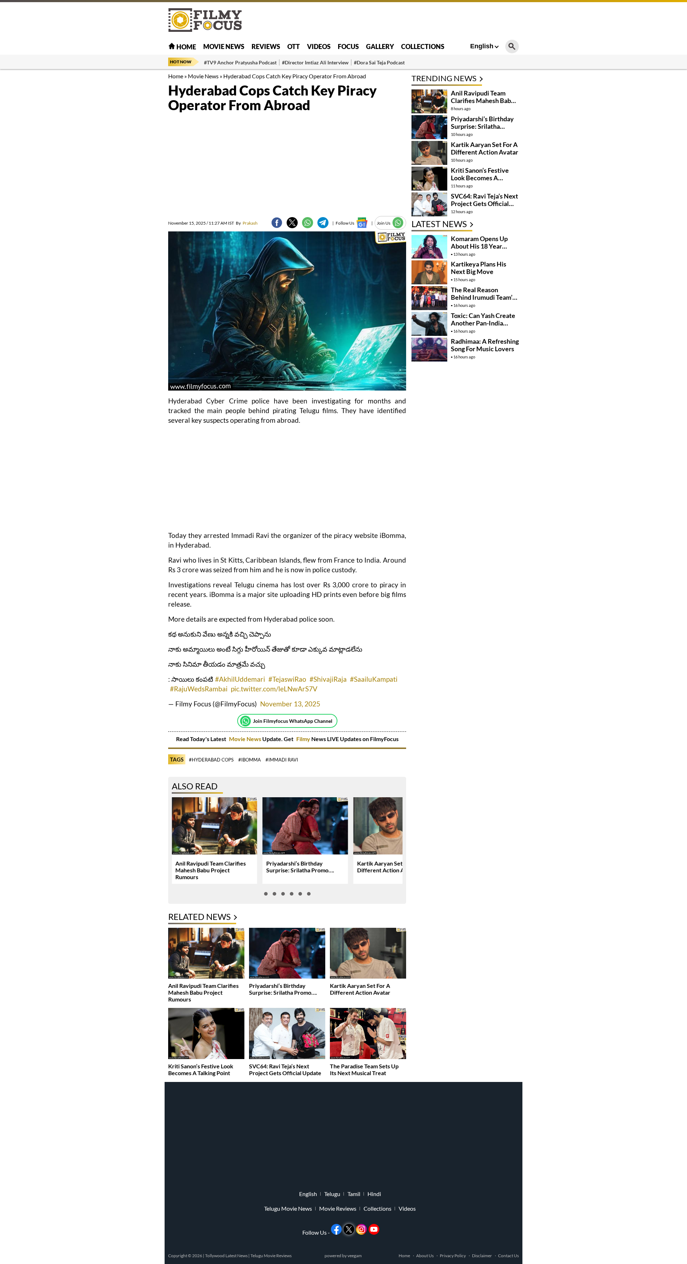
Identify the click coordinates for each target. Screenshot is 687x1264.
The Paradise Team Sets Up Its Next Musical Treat (364, 1069)
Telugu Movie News (288, 1208)
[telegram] (322, 222)
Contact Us (508, 1255)
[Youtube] (374, 1229)
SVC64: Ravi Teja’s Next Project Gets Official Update (285, 1069)
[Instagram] (361, 1229)
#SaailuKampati (374, 679)
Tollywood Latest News (226, 1255)
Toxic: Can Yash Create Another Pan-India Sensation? (483, 323)
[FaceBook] (276, 222)
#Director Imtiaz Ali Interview (315, 62)
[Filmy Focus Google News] (361, 222)
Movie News (223, 46)
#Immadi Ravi (281, 760)
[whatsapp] (307, 222)
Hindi (374, 1194)
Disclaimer (482, 1255)
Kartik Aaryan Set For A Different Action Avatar (387, 866)
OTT (293, 46)
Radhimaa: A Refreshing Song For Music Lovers (485, 345)
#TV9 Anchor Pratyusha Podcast (240, 62)
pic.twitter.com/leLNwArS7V (274, 689)
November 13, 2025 (290, 704)
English (481, 46)
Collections (422, 46)
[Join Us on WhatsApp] (398, 222)
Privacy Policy (453, 1255)
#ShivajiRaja (328, 679)
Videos (319, 46)
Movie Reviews (337, 1208)
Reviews (266, 46)
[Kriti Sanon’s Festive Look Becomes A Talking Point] (206, 1034)
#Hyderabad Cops (211, 760)
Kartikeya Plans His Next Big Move (478, 267)
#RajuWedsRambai (199, 689)
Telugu (332, 1194)
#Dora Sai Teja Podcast (379, 62)
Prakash (247, 223)
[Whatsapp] (245, 721)
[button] (266, 894)
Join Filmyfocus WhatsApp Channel (292, 721)
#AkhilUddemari (240, 679)
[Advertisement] (128, 179)
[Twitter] (292, 222)
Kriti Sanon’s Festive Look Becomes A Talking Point (200, 1069)
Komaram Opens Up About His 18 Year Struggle (479, 246)
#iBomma (249, 760)
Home (185, 47)
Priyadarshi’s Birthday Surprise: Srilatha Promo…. (300, 866)
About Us (425, 1255)
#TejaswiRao (287, 679)
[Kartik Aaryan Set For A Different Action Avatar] (368, 954)
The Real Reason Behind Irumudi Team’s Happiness (483, 297)
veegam (354, 1255)
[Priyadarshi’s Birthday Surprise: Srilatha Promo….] (287, 954)
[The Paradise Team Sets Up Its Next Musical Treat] (368, 1034)
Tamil (353, 1194)
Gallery (380, 46)
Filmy (303, 738)
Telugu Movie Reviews (271, 1255)
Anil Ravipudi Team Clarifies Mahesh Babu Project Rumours (210, 870)
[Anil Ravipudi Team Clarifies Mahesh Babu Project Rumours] (206, 954)
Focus (348, 46)
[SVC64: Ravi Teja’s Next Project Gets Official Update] (287, 1034)
